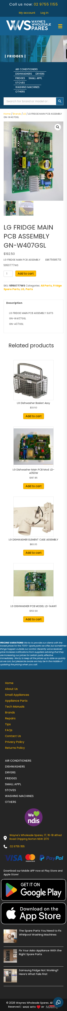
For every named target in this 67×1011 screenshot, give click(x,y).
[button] (57, 127)
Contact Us (13, 736)
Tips (8, 724)
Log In (44, 13)
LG (24, 113)
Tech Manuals (14, 707)
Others (20, 91)
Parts (29, 289)
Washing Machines (27, 87)
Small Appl (35, 78)
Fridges (20, 78)
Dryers (40, 74)
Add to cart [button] (34, 416)
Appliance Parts (16, 701)
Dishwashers (23, 74)
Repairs (10, 718)
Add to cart (26, 273)
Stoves (20, 82)
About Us (11, 689)
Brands (17, 113)
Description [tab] (14, 303)
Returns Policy (15, 748)
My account (27, 13)
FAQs (8, 730)
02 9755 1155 (46, 4)
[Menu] (60, 26)
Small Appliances (17, 695)
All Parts (46, 285)
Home (7, 113)
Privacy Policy (14, 742)
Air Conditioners (26, 69)
